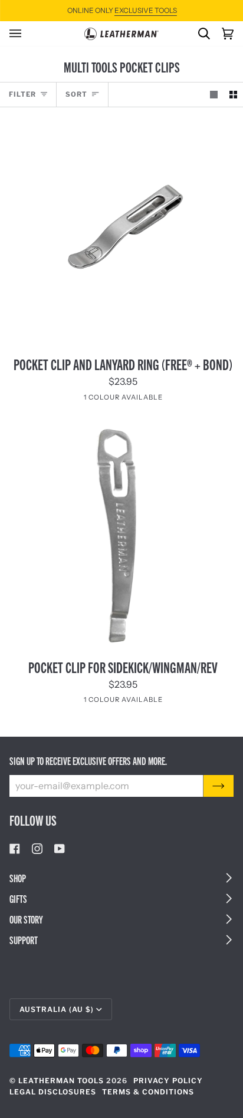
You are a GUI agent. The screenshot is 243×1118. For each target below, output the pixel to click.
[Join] (218, 785)
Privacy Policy (168, 1080)
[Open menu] (21, 33)
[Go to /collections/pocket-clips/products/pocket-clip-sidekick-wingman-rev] (121, 534)
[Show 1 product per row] (214, 95)
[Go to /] (121, 34)
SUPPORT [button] (23, 940)
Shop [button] (17, 878)
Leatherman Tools (61, 1080)
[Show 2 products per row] (233, 95)
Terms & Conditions (148, 1091)
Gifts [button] (18, 898)
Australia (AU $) (56, 1009)
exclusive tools (145, 10)
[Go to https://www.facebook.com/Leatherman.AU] (14, 848)
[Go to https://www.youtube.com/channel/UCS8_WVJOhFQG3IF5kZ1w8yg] (59, 848)
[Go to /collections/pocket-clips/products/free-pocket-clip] (121, 231)
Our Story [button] (26, 919)
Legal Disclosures (52, 1091)
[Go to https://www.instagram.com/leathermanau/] (37, 848)
